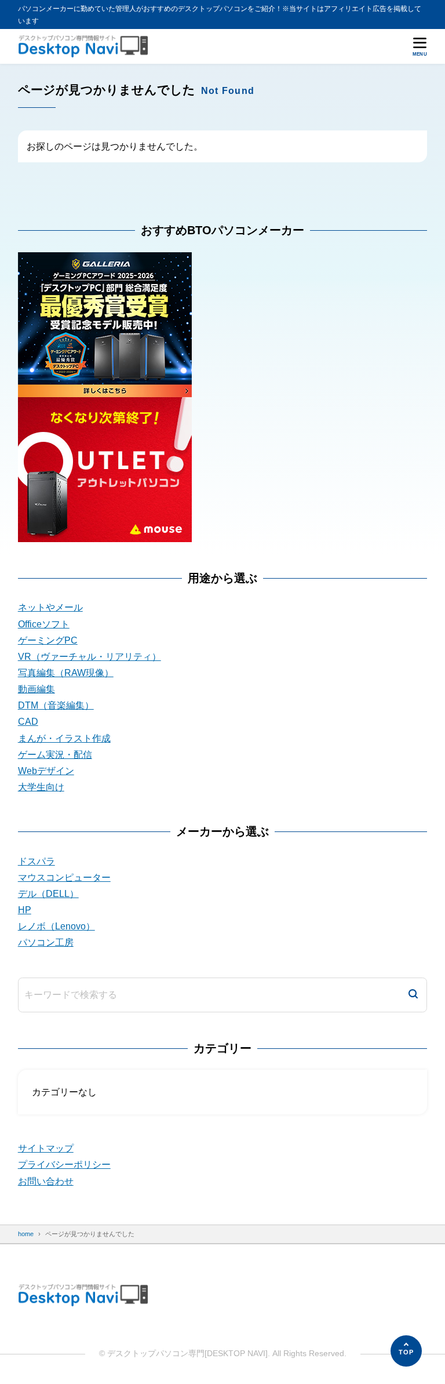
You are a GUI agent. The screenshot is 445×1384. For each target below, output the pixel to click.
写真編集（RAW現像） (66, 673)
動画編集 (36, 689)
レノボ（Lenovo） (56, 926)
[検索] (413, 995)
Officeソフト (44, 624)
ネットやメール (50, 607)
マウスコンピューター (64, 877)
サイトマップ (46, 1148)
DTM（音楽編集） (56, 705)
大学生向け (41, 787)
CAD (28, 721)
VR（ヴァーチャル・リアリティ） (89, 657)
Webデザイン (46, 771)
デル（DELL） (48, 894)
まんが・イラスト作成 (64, 738)
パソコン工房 (46, 942)
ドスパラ (36, 861)
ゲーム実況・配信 (55, 755)
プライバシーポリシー (64, 1164)
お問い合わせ (46, 1181)
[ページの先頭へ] (406, 1351)
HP (24, 910)
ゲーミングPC (48, 640)
